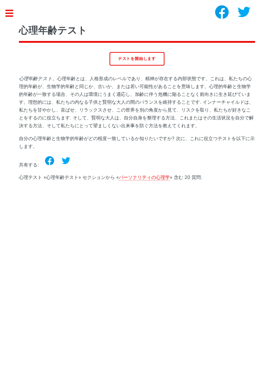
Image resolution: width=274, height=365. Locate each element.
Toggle (13, 13)
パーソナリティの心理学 (144, 177)
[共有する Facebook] (49, 160)
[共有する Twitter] (66, 160)
